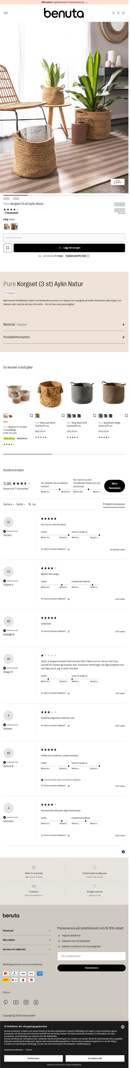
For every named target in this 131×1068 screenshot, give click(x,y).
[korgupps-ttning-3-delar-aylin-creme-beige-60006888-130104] (5, 415)
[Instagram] (26, 1002)
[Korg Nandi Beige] (113, 393)
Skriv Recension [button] (114, 486)
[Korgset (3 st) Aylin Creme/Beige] (18, 393)
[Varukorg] (123, 13)
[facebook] (36, 1002)
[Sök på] (113, 13)
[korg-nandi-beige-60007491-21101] (74, 415)
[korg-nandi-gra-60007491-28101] (69, 415)
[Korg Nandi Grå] (82, 393)
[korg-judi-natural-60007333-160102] (37, 415)
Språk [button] (19, 504)
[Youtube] (16, 1002)
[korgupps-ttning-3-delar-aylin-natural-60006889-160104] (10, 415)
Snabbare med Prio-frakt (76, 256)
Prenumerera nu (91, 968)
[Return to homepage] (64, 13)
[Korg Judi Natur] (50, 393)
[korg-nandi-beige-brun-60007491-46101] (79, 415)
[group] (21, 484)
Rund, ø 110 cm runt (14, 237)
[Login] (118, 13)
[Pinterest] (6, 1002)
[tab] (114, 504)
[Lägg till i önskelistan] (7, 248)
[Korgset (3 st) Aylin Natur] (14, 226)
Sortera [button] (8, 504)
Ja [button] (68, 549)
